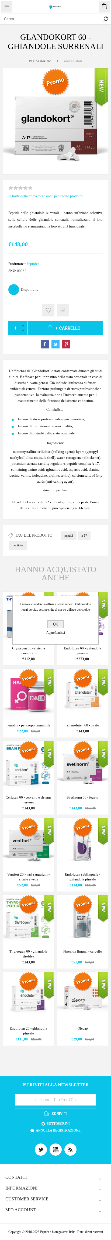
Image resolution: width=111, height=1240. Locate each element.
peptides (18, 545)
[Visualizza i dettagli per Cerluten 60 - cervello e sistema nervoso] (28, 766)
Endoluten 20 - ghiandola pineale (28, 1030)
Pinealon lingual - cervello (82, 951)
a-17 (84, 535)
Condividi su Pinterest (66, 344)
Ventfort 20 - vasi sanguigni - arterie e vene (28, 876)
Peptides (33, 264)
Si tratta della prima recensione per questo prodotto (45, 196)
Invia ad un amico (63, 310)
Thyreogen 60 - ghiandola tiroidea (28, 953)
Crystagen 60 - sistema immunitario (28, 650)
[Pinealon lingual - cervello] (82, 920)
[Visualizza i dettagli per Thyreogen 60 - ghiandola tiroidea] (28, 920)
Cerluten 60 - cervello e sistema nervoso (28, 799)
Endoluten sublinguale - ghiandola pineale (82, 876)
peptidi (68, 535)
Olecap (83, 1028)
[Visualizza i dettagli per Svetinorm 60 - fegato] (82, 766)
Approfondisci (55, 633)
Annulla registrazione (58, 1130)
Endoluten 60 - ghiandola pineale (82, 650)
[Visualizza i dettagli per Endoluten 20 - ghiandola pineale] (28, 997)
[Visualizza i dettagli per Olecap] (82, 997)
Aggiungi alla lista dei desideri (48, 310)
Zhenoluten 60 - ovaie (83, 725)
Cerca (105, 19)
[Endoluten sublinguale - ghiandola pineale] (82, 843)
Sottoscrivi (58, 1124)
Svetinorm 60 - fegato (82, 797)
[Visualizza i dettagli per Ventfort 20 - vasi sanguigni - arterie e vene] (28, 843)
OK (55, 624)
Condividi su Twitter (55, 344)
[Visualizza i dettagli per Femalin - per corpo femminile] (28, 694)
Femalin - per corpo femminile (28, 725)
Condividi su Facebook (45, 344)
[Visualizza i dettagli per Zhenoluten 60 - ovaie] (82, 694)
